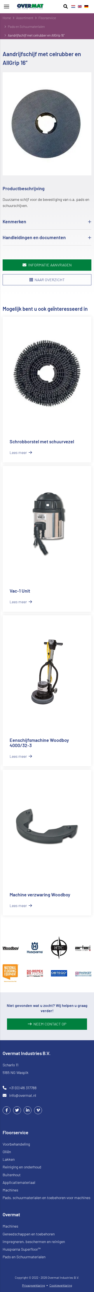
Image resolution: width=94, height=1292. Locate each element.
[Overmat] (30, 6)
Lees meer (19, 452)
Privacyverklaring (33, 1285)
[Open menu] (6, 6)
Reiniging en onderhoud (22, 1166)
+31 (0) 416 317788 (23, 1087)
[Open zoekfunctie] (65, 6)
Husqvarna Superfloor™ (22, 1249)
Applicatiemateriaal (19, 1182)
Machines (10, 1190)
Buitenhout (12, 1174)
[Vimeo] (38, 1110)
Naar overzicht (50, 279)
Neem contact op (49, 1024)
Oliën (7, 1151)
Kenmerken (14, 221)
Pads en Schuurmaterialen (24, 1256)
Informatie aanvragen (50, 264)
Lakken (9, 1159)
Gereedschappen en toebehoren (29, 1234)
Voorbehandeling (16, 1144)
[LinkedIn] (27, 1110)
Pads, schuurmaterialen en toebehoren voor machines (46, 1197)
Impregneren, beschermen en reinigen (34, 1241)
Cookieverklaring (60, 1285)
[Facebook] (6, 1110)
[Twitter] (17, 1110)
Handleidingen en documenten (34, 237)
